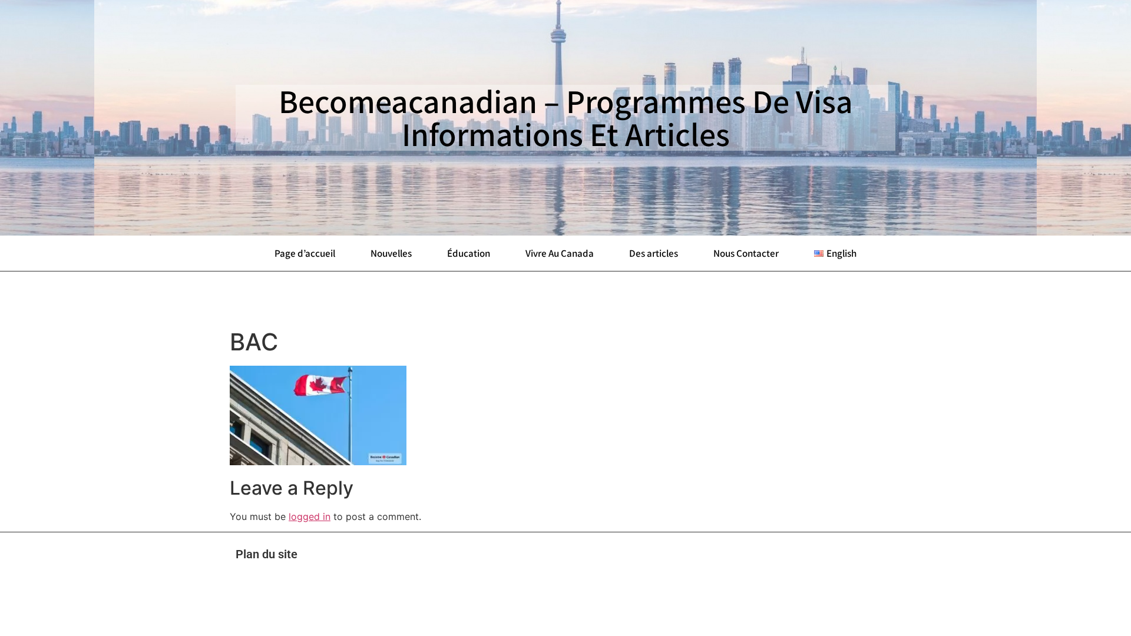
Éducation (468, 253)
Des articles (653, 253)
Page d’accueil (305, 253)
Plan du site (266, 554)
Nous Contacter (746, 253)
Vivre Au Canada (559, 253)
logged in (309, 516)
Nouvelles (391, 253)
